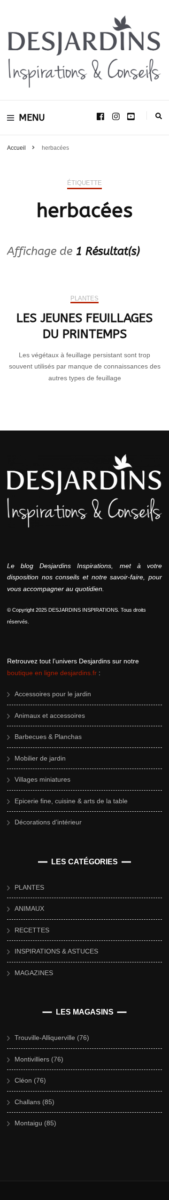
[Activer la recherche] (158, 116)
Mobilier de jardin (40, 758)
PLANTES (84, 298)
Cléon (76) (30, 1080)
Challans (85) (34, 1102)
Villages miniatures (42, 779)
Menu (32, 117)
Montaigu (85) (35, 1123)
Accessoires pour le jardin (53, 694)
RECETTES (32, 930)
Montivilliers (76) (39, 1059)
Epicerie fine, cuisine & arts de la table (71, 801)
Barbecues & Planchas (48, 736)
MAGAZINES (34, 973)
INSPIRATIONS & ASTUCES (56, 951)
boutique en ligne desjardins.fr (52, 673)
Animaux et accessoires (50, 715)
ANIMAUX (29, 908)
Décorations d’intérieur (48, 822)
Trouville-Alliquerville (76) (52, 1037)
